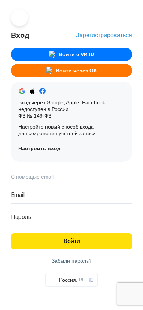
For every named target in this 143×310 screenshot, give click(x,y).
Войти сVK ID (76, 54)
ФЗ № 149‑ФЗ (34, 116)
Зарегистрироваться (104, 35)
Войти (71, 241)
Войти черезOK (76, 70)
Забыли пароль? (72, 261)
